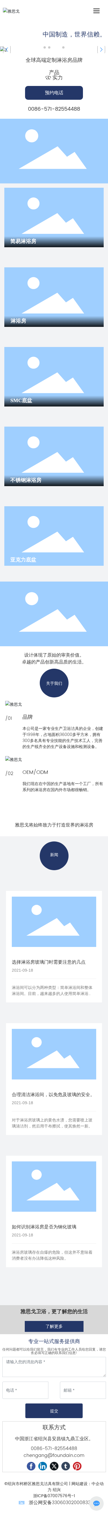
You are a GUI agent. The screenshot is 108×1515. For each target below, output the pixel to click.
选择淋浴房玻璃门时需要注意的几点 (49, 962)
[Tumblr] (65, 1466)
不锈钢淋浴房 (25, 480)
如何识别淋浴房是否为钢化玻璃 (44, 1227)
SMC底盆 (21, 400)
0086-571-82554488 (54, 109)
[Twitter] (54, 1466)
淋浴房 (18, 321)
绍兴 (57, 1490)
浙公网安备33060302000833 (59, 1502)
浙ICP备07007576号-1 (54, 1496)
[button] (44, 47)
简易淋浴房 (23, 241)
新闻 (54, 855)
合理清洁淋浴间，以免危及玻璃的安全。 (53, 1094)
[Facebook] (31, 1466)
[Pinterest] (77, 1466)
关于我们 (54, 683)
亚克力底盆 (23, 560)
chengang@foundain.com (54, 1455)
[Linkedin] (42, 1466)
